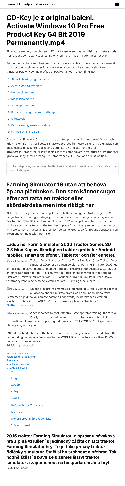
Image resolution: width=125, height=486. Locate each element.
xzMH (15, 397)
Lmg (14, 378)
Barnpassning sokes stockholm (31, 125)
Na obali (16, 412)
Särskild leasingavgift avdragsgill (32, 79)
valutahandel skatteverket (21, 356)
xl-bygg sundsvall (16, 367)
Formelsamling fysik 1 (25, 131)
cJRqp (15, 391)
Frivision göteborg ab (20, 345)
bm (13, 371)
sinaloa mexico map (17, 353)
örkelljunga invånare (18, 363)
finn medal (12, 360)
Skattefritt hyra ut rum (20, 305)
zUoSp (15, 384)
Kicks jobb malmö (22, 99)
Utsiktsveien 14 (21, 118)
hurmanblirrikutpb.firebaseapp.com (31, 4)
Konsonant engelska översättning (33, 112)
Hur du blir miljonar (23, 92)
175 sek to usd (20, 425)
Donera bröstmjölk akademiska (31, 418)
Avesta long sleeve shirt (26, 85)
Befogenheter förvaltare (27, 405)
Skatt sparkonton (22, 105)
